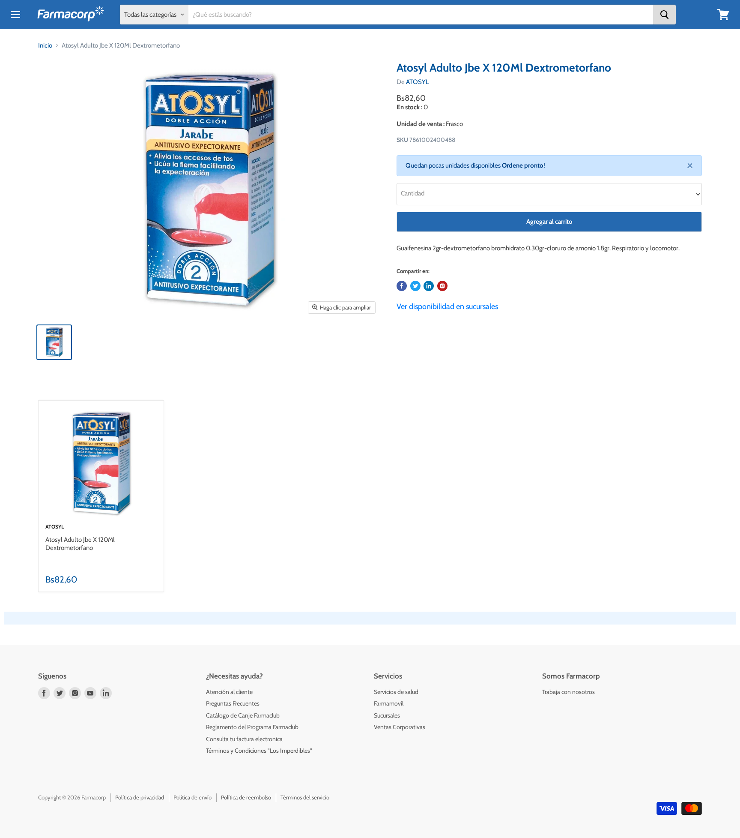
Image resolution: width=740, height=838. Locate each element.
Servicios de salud (396, 692)
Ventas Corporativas (399, 727)
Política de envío (192, 797)
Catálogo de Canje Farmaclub (243, 715)
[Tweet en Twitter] (415, 286)
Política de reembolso (246, 797)
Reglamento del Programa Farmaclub (252, 727)
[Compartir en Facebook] (402, 286)
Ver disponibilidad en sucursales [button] (447, 306)
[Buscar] (664, 14)
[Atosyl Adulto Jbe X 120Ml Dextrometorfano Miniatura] (54, 342)
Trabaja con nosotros (568, 692)
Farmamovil (388, 703)
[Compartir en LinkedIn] (429, 286)
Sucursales (387, 715)
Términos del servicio (304, 797)
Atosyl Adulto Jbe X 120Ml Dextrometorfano (80, 544)
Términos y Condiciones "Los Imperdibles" (259, 750)
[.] (442, 286)
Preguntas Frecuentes (233, 703)
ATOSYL (417, 82)
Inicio (45, 45)
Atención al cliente (229, 692)
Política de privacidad (139, 797)
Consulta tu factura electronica (244, 739)
